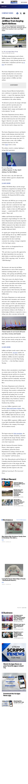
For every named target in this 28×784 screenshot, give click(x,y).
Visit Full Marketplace (21, 519)
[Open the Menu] (2, 2)
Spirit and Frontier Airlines (14, 408)
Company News (7, 13)
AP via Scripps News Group (11, 51)
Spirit (6, 144)
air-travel (15, 352)
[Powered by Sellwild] (24, 607)
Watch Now (23, 2)
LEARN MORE (6, 183)
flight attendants (18, 433)
